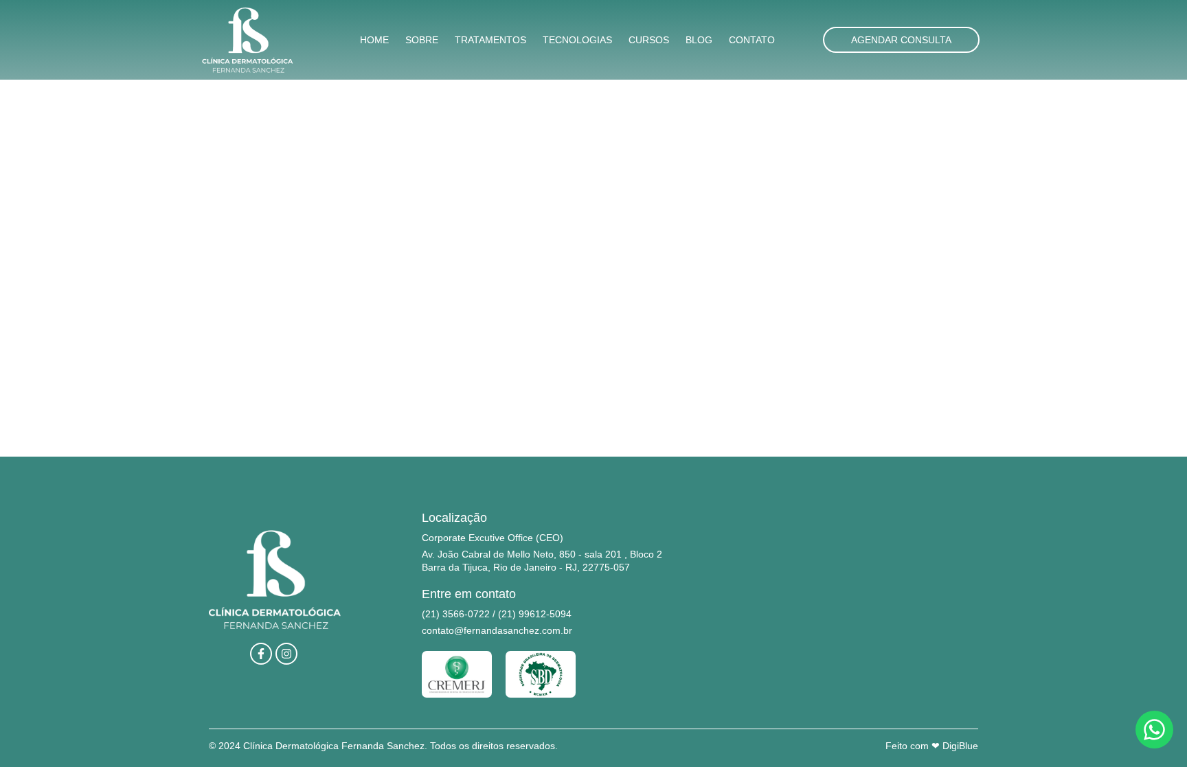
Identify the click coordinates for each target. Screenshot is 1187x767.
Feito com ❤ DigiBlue (931, 745)
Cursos (649, 39)
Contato (752, 39)
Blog (699, 39)
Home (374, 39)
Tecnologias (577, 39)
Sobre (421, 39)
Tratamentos (490, 39)
